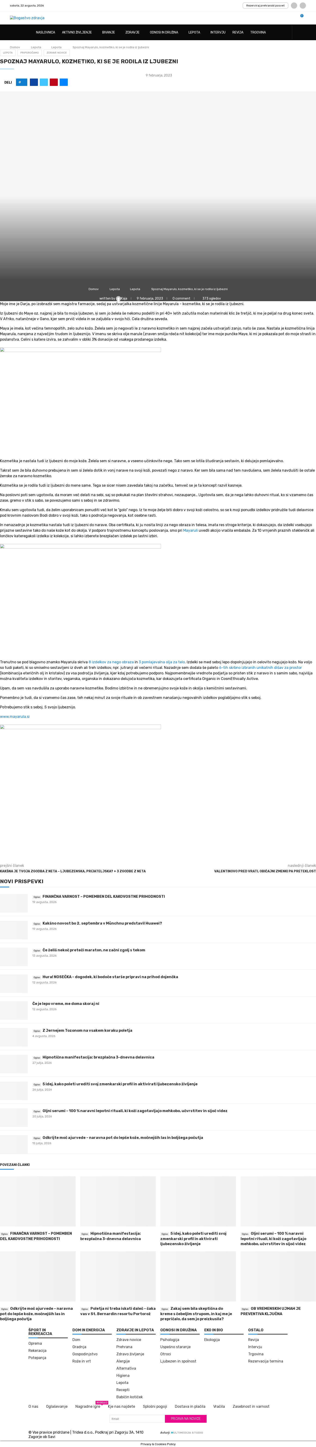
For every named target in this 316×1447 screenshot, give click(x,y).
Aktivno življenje (77, 32)
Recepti (123, 1390)
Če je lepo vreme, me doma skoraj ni (65, 1003)
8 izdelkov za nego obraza (111, 662)
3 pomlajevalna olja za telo (162, 662)
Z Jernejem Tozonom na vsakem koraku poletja (87, 1030)
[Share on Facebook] (34, 82)
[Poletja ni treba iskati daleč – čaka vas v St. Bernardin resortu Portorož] (118, 1276)
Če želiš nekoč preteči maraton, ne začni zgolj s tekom (94, 950)
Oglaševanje (57, 1406)
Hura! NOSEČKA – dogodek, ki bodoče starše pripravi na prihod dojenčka (110, 977)
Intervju (218, 32)
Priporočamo (29, 52)
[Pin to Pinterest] (54, 82)
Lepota (194, 32)
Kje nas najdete (121, 1406)
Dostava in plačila (190, 1406)
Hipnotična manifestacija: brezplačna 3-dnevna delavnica (98, 1057)
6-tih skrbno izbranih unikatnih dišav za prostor (260, 667)
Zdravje (132, 32)
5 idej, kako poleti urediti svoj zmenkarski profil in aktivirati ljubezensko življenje (120, 1084)
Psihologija (169, 1340)
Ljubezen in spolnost (178, 1361)
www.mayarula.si (15, 716)
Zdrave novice (57, 52)
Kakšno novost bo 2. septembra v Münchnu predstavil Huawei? (102, 923)
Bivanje (108, 32)
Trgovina (258, 32)
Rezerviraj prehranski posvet (265, 5)
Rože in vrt (81, 1361)
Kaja (124, 298)
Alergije (123, 1361)
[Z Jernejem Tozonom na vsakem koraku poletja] (14, 1037)
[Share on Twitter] (44, 82)
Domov (15, 47)
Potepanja (37, 1358)
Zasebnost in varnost (251, 1406)
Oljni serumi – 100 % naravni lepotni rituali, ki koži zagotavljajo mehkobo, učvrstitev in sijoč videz (135, 1111)
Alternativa (126, 1368)
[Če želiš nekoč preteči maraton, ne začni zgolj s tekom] (14, 957)
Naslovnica (45, 32)
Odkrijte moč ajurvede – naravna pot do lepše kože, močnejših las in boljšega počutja (123, 1137)
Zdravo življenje (130, 1354)
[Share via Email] (64, 82)
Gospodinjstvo (84, 1354)
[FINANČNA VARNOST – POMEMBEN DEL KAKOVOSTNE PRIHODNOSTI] (14, 903)
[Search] (303, 33)
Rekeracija (37, 1351)
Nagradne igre (87, 1406)
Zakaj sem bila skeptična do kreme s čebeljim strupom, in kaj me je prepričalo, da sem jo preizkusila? (196, 1313)
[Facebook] (294, 5)
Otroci (165, 1354)
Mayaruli (190, 530)
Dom (76, 1340)
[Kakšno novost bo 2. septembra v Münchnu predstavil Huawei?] (14, 930)
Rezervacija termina (265, 1361)
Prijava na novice (186, 1419)
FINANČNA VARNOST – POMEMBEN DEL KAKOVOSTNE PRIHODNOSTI (104, 896)
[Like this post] (23, 82)
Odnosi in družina (164, 32)
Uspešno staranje (175, 1347)
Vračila (219, 1406)
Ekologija (212, 1340)
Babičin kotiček (129, 1397)
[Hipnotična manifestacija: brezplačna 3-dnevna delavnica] (14, 1064)
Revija (237, 32)
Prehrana (124, 1347)
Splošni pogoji (155, 1406)
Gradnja (79, 1347)
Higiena (123, 1375)
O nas (33, 1406)
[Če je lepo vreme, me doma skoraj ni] (14, 1010)
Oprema (35, 1343)
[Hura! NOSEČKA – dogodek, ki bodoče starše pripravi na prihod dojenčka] (14, 983)
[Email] (303, 5)
